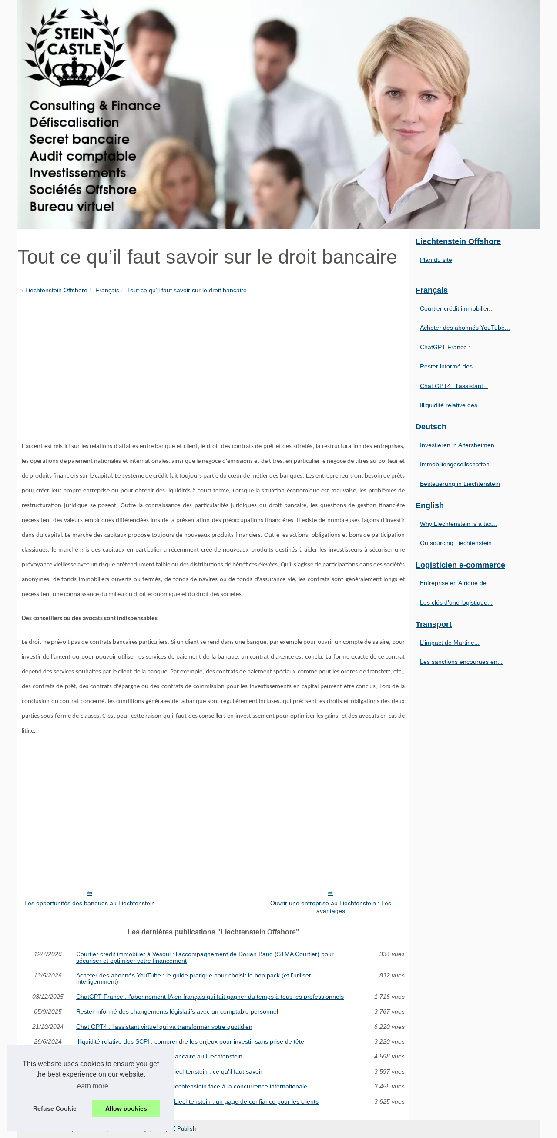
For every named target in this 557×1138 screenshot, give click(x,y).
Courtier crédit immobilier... (457, 308)
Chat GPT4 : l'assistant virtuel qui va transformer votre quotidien (164, 1027)
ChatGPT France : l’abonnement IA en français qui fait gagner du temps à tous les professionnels (210, 997)
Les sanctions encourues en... (461, 661)
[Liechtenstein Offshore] (278, 114)
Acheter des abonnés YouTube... (465, 327)
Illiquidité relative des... (451, 405)
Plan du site (436, 259)
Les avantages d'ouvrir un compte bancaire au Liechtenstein (159, 1056)
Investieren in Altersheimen (457, 445)
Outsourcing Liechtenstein (456, 542)
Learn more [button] (90, 1086)
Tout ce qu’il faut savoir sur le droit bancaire (187, 290)
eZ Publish (182, 1128)
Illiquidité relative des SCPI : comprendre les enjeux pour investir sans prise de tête (190, 1041)
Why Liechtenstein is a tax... (458, 523)
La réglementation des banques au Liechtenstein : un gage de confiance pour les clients (197, 1101)
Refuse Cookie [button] (55, 1108)
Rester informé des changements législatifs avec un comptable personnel (177, 1011)
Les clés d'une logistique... (456, 602)
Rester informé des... (449, 366)
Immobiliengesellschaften (455, 464)
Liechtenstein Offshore (56, 290)
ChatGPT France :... (448, 347)
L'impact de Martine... (450, 642)
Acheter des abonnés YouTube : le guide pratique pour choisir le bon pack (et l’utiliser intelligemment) (193, 978)
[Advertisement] (213, 361)
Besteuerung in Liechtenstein (460, 483)
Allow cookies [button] (126, 1108)
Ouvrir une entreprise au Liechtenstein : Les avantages (330, 907)
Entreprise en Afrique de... (456, 582)
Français (107, 290)
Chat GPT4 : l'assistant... (454, 385)
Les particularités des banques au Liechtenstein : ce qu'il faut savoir (169, 1071)
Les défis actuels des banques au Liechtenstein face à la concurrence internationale (191, 1086)
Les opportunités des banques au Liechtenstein (89, 903)
